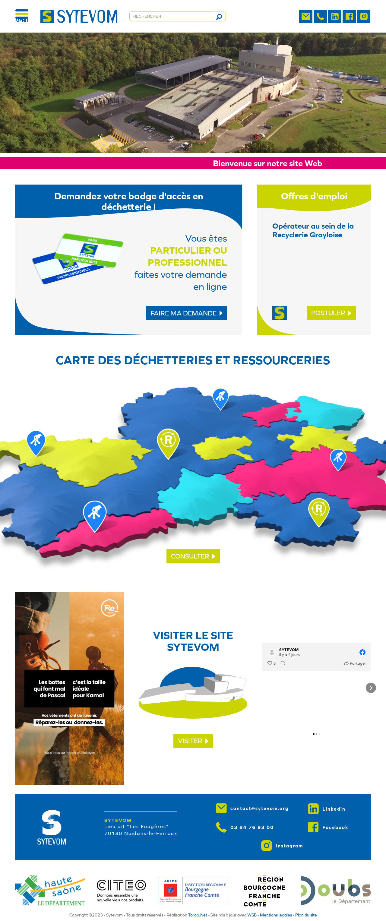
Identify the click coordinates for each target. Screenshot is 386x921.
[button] (262, 688)
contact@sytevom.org (259, 808)
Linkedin (334, 809)
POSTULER (328, 313)
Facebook (335, 827)
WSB (252, 915)
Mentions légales (276, 915)
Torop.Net (197, 915)
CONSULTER (190, 556)
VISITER (190, 741)
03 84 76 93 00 (252, 827)
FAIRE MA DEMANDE (183, 313)
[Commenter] (281, 663)
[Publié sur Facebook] (362, 652)
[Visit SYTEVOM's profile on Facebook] (272, 652)
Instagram (289, 845)
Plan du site (306, 915)
